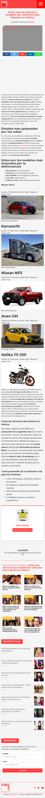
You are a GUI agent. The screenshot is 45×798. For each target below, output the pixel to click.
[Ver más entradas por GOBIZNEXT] (23, 515)
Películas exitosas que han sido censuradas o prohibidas (13, 711)
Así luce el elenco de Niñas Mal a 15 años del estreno (16, 723)
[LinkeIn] (31, 54)
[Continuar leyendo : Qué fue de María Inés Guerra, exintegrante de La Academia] (33, 599)
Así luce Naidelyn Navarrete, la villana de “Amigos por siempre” (16, 663)
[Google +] (22, 54)
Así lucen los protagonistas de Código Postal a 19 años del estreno (16, 687)
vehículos (23, 145)
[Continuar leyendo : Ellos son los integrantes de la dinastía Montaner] (12, 621)
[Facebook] (7, 54)
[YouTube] (42, 787)
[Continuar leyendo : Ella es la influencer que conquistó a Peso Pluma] (12, 579)
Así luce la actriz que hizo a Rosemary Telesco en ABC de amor (15, 699)
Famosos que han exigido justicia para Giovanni (16, 675)
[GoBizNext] (4, 4)
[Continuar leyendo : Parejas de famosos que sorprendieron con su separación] (33, 622)
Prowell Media (13, 794)
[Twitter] (15, 54)
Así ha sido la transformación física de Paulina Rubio (15, 651)
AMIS (38, 111)
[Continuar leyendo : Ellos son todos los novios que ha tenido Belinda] (33, 579)
